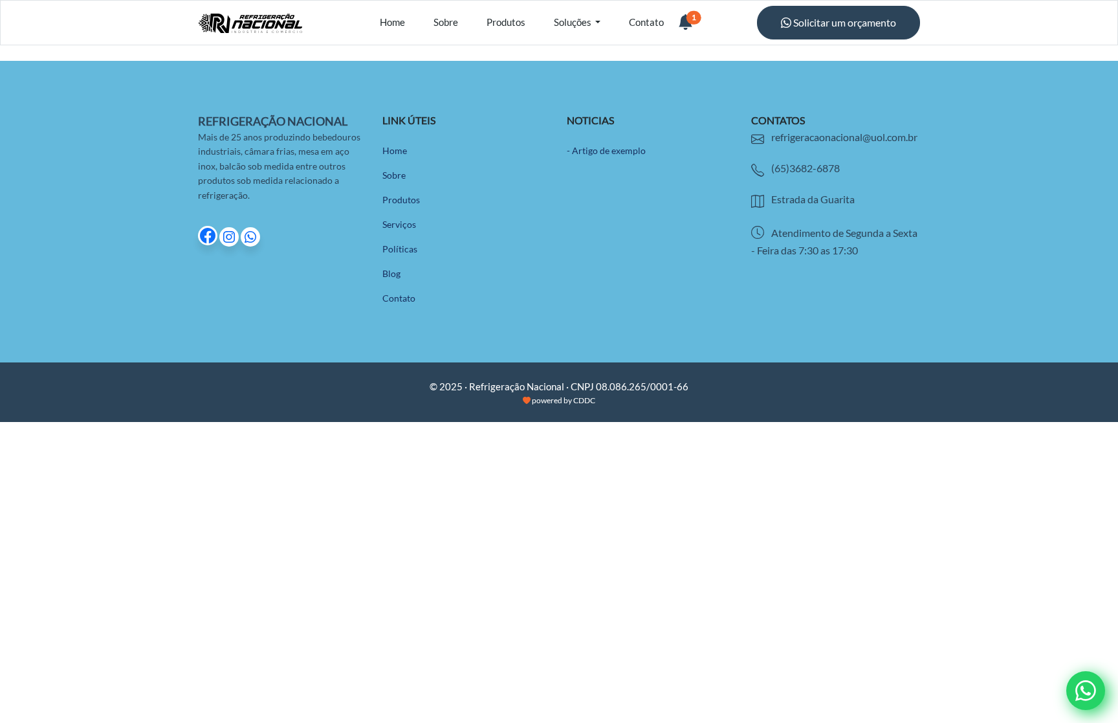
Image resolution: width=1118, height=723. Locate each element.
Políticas (399, 248)
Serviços (399, 224)
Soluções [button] (573, 22)
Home (392, 22)
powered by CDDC (563, 400)
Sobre (445, 22)
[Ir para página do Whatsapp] (250, 237)
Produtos (506, 22)
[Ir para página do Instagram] (230, 237)
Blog (391, 273)
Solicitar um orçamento (843, 22)
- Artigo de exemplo (606, 150)
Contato (646, 22)
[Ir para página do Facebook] (208, 237)
